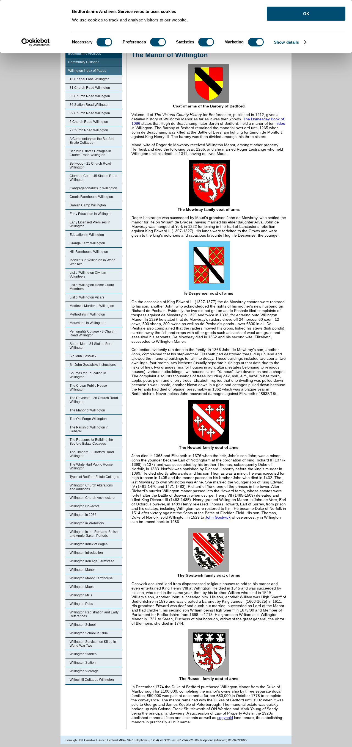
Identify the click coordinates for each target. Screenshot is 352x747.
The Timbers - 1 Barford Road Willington (92, 454)
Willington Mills (81, 595)
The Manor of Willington (87, 410)
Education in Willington (87, 235)
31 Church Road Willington (90, 88)
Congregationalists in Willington (93, 188)
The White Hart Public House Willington (91, 466)
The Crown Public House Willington (88, 387)
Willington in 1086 (83, 515)
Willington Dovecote (85, 506)
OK (306, 13)
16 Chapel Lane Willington (89, 79)
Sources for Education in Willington (88, 375)
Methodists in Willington (87, 314)
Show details (286, 42)
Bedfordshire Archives (84, 54)
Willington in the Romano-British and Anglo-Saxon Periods (94, 534)
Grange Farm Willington (87, 243)
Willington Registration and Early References (94, 614)
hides (280, 123)
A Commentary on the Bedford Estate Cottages (92, 141)
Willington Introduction (86, 553)
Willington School (83, 625)
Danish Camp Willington (88, 205)
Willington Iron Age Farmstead (92, 561)
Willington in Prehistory (87, 523)
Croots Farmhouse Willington (91, 197)
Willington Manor (82, 570)
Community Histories (83, 62)
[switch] (158, 42)
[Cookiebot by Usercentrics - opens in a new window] (36, 42)
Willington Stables (83, 654)
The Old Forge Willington (88, 419)
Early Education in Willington (91, 214)
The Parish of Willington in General (89, 429)
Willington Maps (82, 587)
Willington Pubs (81, 604)
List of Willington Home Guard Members (92, 287)
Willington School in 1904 (89, 633)
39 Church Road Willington (90, 113)
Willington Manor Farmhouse (91, 578)
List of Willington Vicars (87, 297)
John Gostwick (217, 517)
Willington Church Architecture (92, 498)
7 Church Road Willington (89, 130)
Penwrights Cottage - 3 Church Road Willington (93, 333)
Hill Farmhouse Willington (89, 252)
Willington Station (83, 663)
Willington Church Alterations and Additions (91, 487)
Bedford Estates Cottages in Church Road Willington (90, 153)
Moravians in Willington (87, 323)
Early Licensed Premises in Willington (90, 224)
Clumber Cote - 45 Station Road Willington (93, 178)
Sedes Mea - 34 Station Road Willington (92, 346)
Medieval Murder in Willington (92, 306)
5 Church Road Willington (89, 122)
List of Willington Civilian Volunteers (88, 274)
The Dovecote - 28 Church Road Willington (94, 400)
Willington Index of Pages (87, 71)
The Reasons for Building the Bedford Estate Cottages (91, 442)
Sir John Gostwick (83, 356)
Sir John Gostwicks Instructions (93, 365)
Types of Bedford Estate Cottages (94, 477)
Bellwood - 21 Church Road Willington (90, 165)
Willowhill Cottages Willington (92, 680)
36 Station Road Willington (89, 105)
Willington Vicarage (84, 671)
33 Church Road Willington (90, 96)
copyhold (225, 717)
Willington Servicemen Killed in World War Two (93, 644)
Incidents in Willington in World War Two (93, 262)
